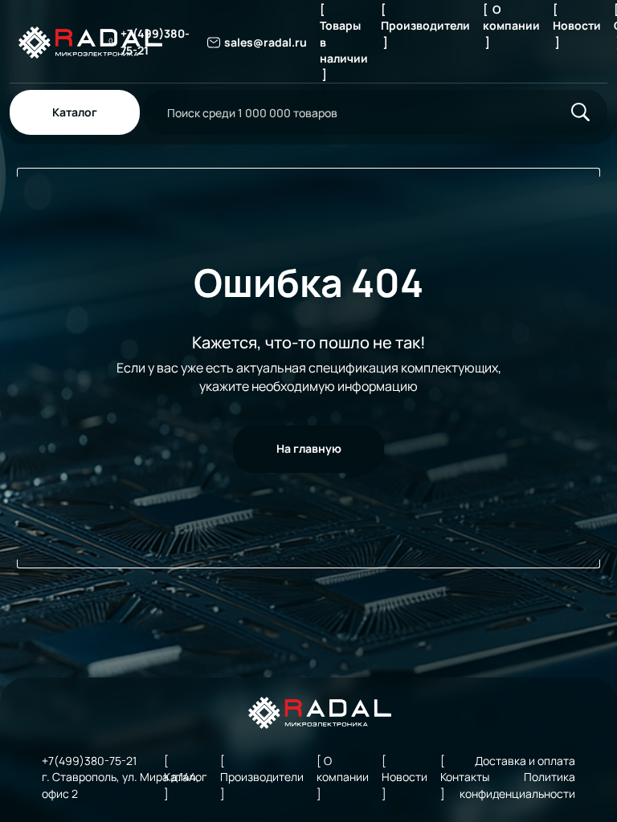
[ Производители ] (425, 26)
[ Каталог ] (185, 777)
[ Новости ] (577, 26)
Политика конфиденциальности (517, 784)
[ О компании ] (511, 26)
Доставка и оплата (525, 760)
